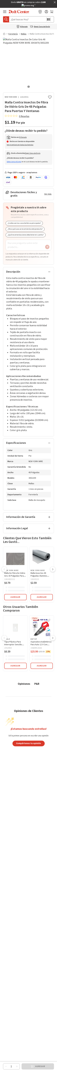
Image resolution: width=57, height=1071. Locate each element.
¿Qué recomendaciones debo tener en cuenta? (26, 235)
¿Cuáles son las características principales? (24, 223)
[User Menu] (46, 11)
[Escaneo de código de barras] (48, 19)
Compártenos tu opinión (28, 743)
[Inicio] (5, 34)
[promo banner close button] (54, 2)
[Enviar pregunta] (47, 247)
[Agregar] (17, 1066)
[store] (40, 11)
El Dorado (24, 27)
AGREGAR (15, 597)
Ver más (48, 194)
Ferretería (13, 33)
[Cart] (52, 11)
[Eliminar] (6, 1066)
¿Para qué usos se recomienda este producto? (25, 229)
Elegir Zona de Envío (42, 27)
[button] (4, 569)
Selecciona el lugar (14, 161)
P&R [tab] (36, 683)
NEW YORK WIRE (11, 97)
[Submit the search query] (6, 19)
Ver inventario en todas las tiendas (20, 145)
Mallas (23, 33)
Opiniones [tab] (24, 683)
